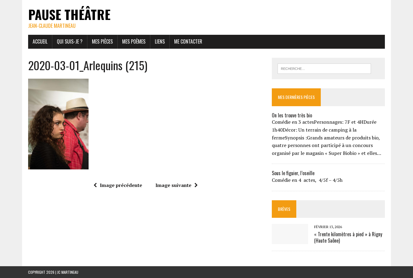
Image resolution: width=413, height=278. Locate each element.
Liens (160, 41)
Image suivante (173, 185)
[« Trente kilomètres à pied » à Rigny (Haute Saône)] (290, 240)
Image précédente (121, 185)
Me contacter (188, 41)
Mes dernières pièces (296, 97)
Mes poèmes (133, 41)
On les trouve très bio (292, 115)
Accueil (40, 41)
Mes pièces (102, 41)
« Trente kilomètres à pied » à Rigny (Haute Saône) (348, 237)
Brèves (284, 209)
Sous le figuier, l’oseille (293, 173)
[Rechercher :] (324, 68)
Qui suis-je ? (70, 41)
